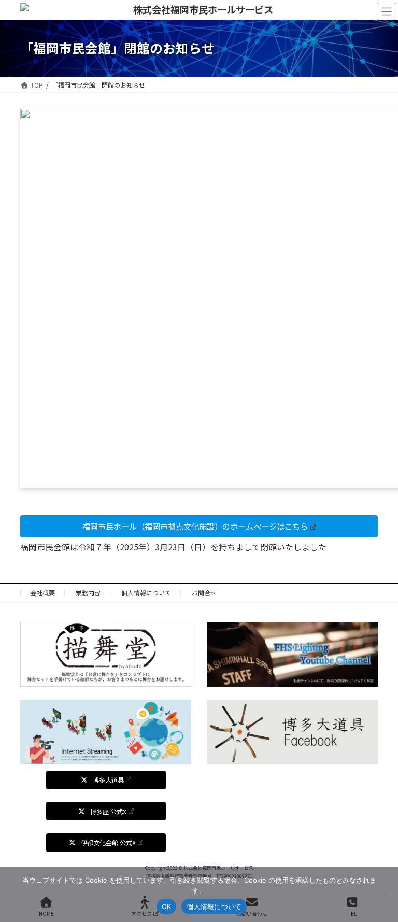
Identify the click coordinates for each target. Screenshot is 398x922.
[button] (199, 526)
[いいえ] (385, 894)
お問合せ (204, 592)
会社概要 (42, 592)
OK (167, 906)
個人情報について (146, 592)
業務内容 (88, 592)
